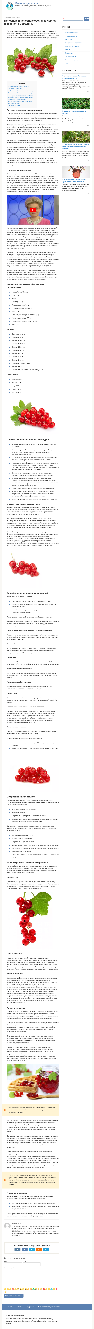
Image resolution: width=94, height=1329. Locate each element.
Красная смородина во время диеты (21, 95)
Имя (6, 1261)
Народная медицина (72, 46)
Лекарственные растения (73, 43)
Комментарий (9, 1268)
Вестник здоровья (26, 3)
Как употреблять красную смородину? (20, 101)
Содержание (30, 1307)
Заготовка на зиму (14, 103)
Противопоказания (14, 105)
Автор (10, 1307)
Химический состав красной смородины (23, 91)
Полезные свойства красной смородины (21, 93)
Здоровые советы (71, 36)
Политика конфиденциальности (49, 1307)
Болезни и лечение (71, 32)
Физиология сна (70, 56)
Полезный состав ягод (15, 89)
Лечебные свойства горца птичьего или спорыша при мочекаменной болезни (75, 146)
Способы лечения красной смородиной (20, 97)
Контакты (19, 1307)
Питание (67, 50)
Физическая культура (72, 60)
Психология (69, 53)
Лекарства (68, 39)
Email (25, 1261)
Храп (66, 63)
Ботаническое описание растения (18, 86)
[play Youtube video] (33, 210)
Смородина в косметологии (17, 99)
